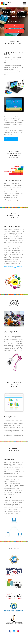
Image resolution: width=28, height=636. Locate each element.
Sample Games (11, 139)
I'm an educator (14, 26)
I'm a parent (14, 31)
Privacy (6, 634)
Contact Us (21, 634)
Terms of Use (13, 634)
